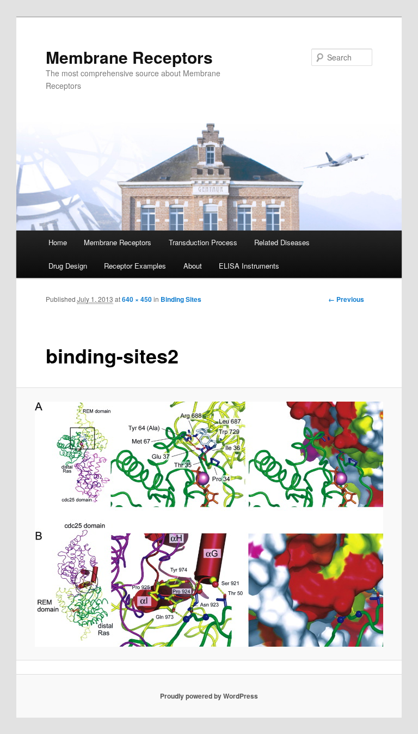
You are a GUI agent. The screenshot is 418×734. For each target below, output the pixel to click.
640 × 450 (137, 299)
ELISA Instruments (249, 265)
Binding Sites (181, 299)
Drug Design (67, 265)
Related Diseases (282, 242)
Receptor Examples (135, 265)
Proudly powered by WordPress (209, 696)
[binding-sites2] (209, 524)
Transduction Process (203, 242)
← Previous (346, 299)
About (192, 265)
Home (57, 242)
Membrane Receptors (129, 57)
